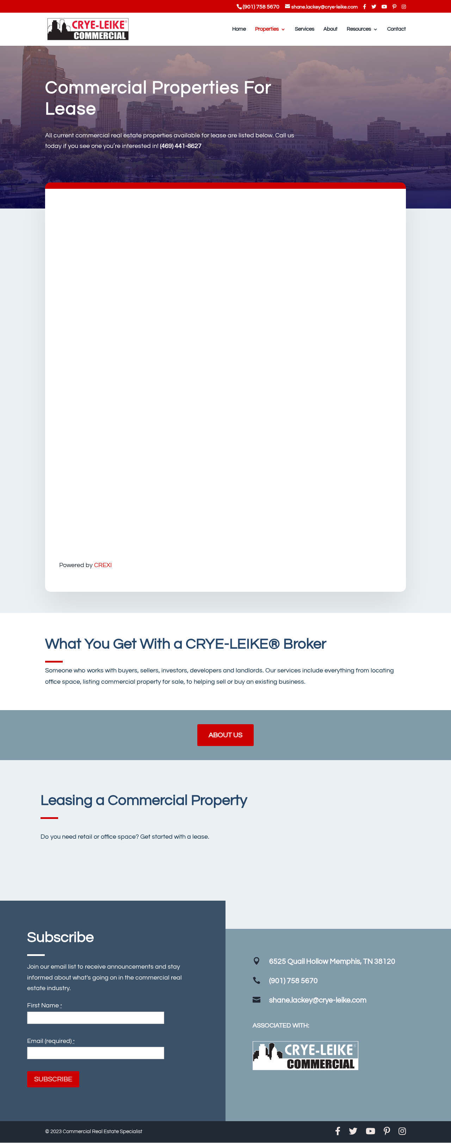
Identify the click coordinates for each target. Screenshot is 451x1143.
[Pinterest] (394, 7)
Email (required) (51, 1041)
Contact (396, 29)
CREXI (103, 565)
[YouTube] (384, 7)
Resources (359, 29)
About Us (225, 735)
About (330, 29)
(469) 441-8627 (181, 146)
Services (304, 29)
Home (239, 29)
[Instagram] (404, 7)
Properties (267, 29)
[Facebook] (364, 7)
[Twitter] (373, 7)
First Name (44, 1005)
